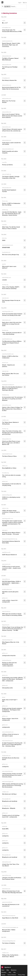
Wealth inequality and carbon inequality (10, 152)
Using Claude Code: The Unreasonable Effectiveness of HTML (12, 30)
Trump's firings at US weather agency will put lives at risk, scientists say (12, 130)
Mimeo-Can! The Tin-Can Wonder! (8, 101)
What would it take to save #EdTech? (9, 267)
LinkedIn (4, 280)
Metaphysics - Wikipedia (8, 808)
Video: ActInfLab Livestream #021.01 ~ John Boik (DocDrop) (12, 333)
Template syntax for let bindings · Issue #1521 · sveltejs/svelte (11, 816)
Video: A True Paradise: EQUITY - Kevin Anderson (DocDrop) (11, 287)
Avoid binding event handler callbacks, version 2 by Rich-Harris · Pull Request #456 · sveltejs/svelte (12, 679)
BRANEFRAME (6, 247)
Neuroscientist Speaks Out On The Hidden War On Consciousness (11, 88)
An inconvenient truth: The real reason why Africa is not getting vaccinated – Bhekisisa (12, 398)
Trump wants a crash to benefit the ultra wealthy (11, 143)
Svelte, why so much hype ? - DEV (10, 700)
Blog (8, 970)
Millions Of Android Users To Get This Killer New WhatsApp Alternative (12, 891)
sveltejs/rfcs (5, 766)
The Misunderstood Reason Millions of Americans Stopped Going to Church (11, 342)
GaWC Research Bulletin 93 (9, 554)
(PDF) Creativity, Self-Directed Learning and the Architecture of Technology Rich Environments (12, 785)
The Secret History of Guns (9, 456)
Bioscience (13, 970)
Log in (19, 2)
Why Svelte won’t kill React (9, 794)
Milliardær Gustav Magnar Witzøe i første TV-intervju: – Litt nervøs (11, 533)
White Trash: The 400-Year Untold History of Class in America (11, 227)
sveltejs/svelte (6, 727)
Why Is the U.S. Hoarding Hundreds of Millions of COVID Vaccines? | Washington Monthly (12, 388)
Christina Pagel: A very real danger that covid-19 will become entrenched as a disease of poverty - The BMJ (12, 628)
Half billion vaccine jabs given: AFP (10, 592)
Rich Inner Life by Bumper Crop (10, 254)
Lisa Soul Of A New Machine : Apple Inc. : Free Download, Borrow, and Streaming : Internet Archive (11, 213)
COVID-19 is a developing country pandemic (11, 497)
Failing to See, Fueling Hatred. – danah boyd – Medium (10, 955)
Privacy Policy (21, 974)
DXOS (3, 240)
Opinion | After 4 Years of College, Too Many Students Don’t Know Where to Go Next (12, 409)
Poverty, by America (7, 164)
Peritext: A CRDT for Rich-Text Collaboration (10, 357)
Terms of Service (12, 974)
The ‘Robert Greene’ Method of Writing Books (10, 423)
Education (3, 972)
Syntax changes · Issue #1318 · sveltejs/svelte (10, 719)
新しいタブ (5, 23)
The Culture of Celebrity (8, 943)
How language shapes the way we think (11, 301)
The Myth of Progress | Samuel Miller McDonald (10, 59)
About (2, 970)
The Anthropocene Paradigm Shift (9, 67)
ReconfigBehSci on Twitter (9, 468)
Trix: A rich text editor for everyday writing (11, 475)
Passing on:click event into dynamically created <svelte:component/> (9, 664)
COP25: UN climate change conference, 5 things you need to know (11, 512)
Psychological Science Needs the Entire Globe (11, 542)
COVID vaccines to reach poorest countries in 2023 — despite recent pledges (11, 568)
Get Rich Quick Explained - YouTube (9, 190)
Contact (3, 974)
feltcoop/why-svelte (7, 688)
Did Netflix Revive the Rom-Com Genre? (10, 758)
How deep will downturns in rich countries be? (10, 905)
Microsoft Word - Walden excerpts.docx (8, 930)
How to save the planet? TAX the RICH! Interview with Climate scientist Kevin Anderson (12, 115)
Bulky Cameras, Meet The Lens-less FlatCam (10, 374)
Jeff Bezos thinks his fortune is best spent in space (10, 735)
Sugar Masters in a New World (10, 918)
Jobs (10, 972)
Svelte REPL (5, 829)
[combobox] (18, 6)
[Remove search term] (10, 6)
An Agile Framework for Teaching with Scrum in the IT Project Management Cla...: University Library (12, 744)
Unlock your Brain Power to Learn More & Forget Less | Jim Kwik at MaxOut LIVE (11, 442)
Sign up (25, 2)
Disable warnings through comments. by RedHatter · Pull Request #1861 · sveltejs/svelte (12, 710)
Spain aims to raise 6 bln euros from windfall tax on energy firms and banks (11, 324)
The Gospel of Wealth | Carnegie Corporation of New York (10, 177)
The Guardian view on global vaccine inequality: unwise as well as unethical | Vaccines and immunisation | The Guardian (12, 523)
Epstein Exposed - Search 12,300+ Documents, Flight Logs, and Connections (11, 44)
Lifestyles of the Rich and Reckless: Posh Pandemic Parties (11, 878)
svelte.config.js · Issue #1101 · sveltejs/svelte (10, 601)
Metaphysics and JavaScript (9, 801)
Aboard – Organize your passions (8, 365)
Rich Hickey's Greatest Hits (9, 80)
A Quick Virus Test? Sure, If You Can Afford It (10, 865)
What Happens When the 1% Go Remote (10, 642)
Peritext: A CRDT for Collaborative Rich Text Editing (11, 204)
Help (14, 972)
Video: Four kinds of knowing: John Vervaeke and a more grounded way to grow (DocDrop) (12, 432)
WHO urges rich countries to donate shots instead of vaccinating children (12, 614)
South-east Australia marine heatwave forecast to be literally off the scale (12, 314)
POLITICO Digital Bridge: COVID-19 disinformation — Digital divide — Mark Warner (11, 583)
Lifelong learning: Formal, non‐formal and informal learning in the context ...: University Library (12, 775)
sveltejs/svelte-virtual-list (9, 655)
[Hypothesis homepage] (3, 2)
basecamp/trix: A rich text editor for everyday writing (11, 484)
